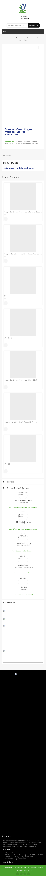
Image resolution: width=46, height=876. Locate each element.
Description (7, 155)
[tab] (7, 155)
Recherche (33, 25)
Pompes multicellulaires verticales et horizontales (22, 142)
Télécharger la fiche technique (19, 168)
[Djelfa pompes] (4, 38)
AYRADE (29, 870)
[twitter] (21, 873)
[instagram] (24, 873)
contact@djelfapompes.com (16, 859)
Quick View (6, 219)
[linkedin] (28, 873)
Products (10, 38)
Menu (5, 31)
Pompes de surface (22, 141)
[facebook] (17, 873)
